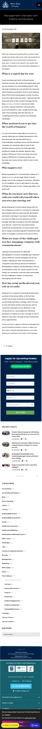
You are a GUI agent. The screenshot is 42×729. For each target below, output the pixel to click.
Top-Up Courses (7, 621)
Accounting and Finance (10, 493)
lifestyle (5, 555)
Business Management (31, 324)
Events (4, 522)
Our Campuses (27, 681)
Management (7, 559)
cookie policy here (30, 718)
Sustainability (11, 580)
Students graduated (11, 605)
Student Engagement (12, 601)
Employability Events (9, 514)
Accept (21, 722)
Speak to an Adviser (11, 725)
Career (4, 505)
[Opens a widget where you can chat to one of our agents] (34, 725)
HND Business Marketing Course (13, 534)
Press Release (7, 576)
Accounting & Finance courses (16, 327)
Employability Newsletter (11, 518)
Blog (3, 497)
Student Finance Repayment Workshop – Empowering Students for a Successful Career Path (26, 434)
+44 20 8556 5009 (22, 686)
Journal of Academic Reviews (12, 551)
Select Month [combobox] (8, 634)
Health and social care (9, 526)
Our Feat (7, 584)
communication (29, 107)
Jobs (3, 547)
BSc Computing (7, 501)
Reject (21, 726)
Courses (5, 509)
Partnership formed (11, 588)
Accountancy (6, 489)
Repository (8, 597)
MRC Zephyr (6, 568)
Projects (7, 592)
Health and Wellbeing (9, 530)
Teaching (5, 613)
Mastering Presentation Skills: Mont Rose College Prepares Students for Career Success (26, 445)
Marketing (5, 563)
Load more (20, 476)
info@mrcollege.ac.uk (22, 691)
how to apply (15, 324)
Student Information (11, 697)
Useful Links (7, 703)
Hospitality (6, 543)
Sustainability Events (11, 609)
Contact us (15, 681)
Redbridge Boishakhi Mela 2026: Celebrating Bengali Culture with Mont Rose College (25, 456)
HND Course (6, 538)
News (4, 572)
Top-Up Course (7, 617)
